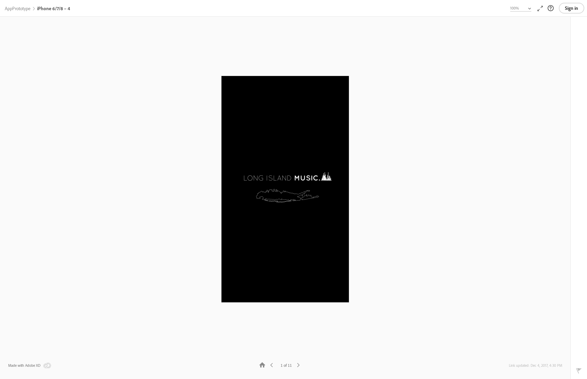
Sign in (571, 8)
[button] (18, 9)
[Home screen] (262, 364)
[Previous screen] (272, 364)
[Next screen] (298, 364)
